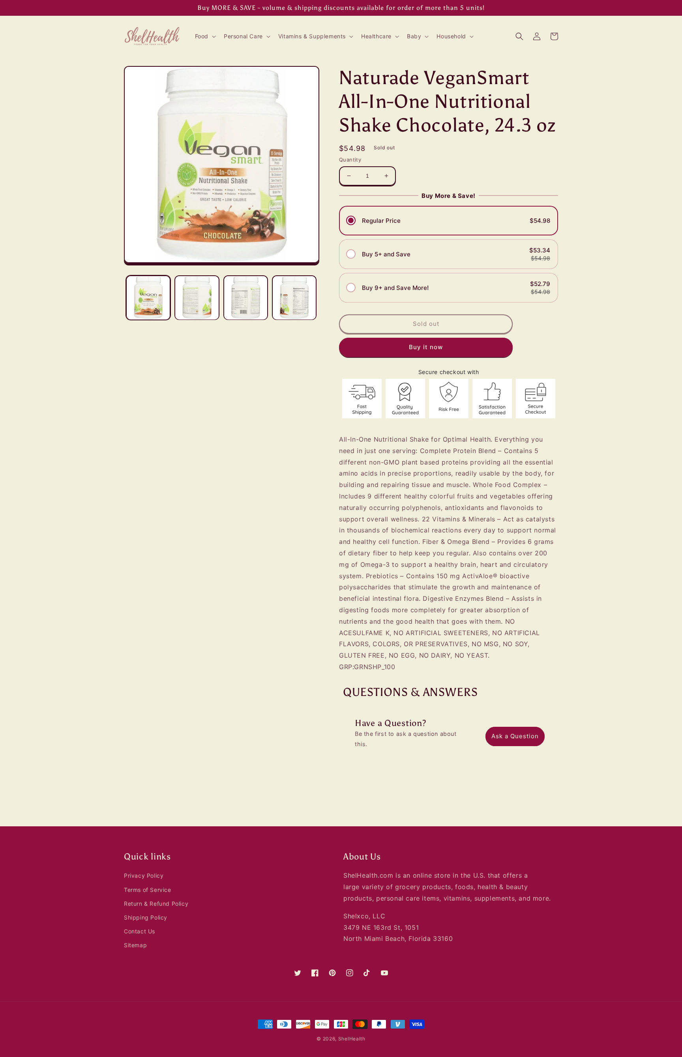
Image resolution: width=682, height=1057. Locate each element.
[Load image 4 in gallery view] (294, 297)
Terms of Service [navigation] (147, 889)
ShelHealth (351, 1039)
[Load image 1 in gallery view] (148, 297)
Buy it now (426, 347)
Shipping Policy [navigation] (145, 917)
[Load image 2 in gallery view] (196, 297)
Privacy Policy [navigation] (143, 875)
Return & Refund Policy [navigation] (156, 903)
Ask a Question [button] (515, 736)
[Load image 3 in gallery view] (245, 297)
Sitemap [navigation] (135, 945)
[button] (204, 36)
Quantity (350, 159)
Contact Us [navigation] (139, 931)
